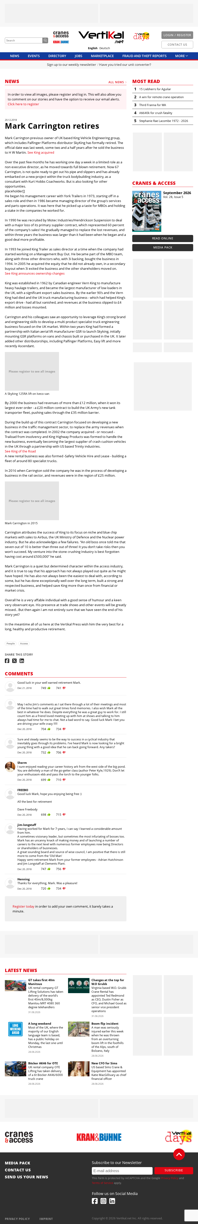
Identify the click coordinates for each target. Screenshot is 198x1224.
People (11, 643)
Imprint (46, 1219)
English (92, 48)
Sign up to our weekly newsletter (71, 64)
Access (24, 643)
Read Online (162, 238)
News (14, 56)
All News (116, 82)
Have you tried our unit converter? (125, 64)
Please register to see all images (32, 371)
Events (34, 56)
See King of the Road (20, 451)
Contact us (18, 1170)
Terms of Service (102, 1183)
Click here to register (23, 104)
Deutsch (104, 48)
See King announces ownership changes (35, 273)
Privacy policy (17, 1219)
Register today (23, 906)
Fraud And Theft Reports (144, 56)
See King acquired (40, 152)
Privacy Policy (169, 1178)
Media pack (162, 247)
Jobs (78, 56)
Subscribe (174, 1170)
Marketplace (102, 56)
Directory (57, 56)
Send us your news (26, 1176)
